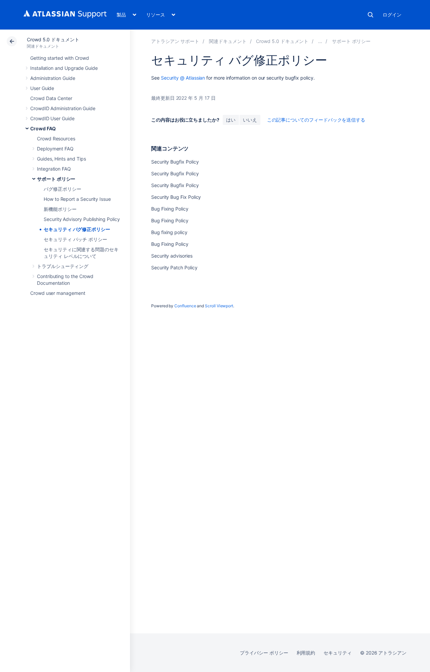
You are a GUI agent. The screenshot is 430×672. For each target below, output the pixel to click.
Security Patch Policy (174, 267)
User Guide (42, 88)
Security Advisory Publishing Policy (82, 219)
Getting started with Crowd (59, 58)
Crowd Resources (56, 138)
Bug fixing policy (169, 232)
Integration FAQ (54, 169)
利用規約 (306, 653)
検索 (370, 14)
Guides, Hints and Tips (61, 159)
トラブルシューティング (62, 266)
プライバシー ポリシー (264, 653)
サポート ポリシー (56, 179)
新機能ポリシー (60, 209)
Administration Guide (52, 78)
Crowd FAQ (43, 128)
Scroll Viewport (219, 305)
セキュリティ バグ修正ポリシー (77, 229)
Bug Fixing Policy (169, 209)
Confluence (185, 305)
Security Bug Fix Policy (176, 197)
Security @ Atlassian (183, 78)
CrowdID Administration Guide (62, 108)
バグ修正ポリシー (62, 189)
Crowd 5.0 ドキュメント (53, 39)
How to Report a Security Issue (77, 199)
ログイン (392, 14)
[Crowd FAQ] (320, 41)
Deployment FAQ (55, 148)
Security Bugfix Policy (175, 162)
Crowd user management (57, 293)
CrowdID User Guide (52, 118)
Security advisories (171, 256)
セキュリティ (338, 653)
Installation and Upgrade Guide (64, 68)
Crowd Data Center (51, 98)
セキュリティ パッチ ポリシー (75, 239)
